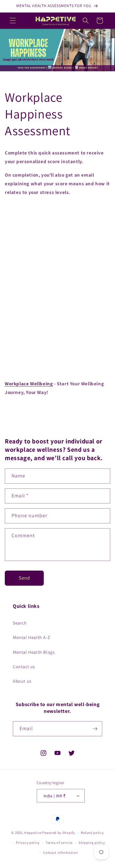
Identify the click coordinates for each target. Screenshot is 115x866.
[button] (13, 20)
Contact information (60, 852)
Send (24, 578)
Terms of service (59, 842)
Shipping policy (92, 842)
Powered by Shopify (58, 832)
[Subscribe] (95, 728)
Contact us (24, 666)
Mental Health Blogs (34, 652)
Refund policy (92, 832)
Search (20, 623)
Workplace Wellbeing (29, 384)
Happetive (32, 832)
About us (22, 681)
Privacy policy (28, 842)
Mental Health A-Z (31, 637)
